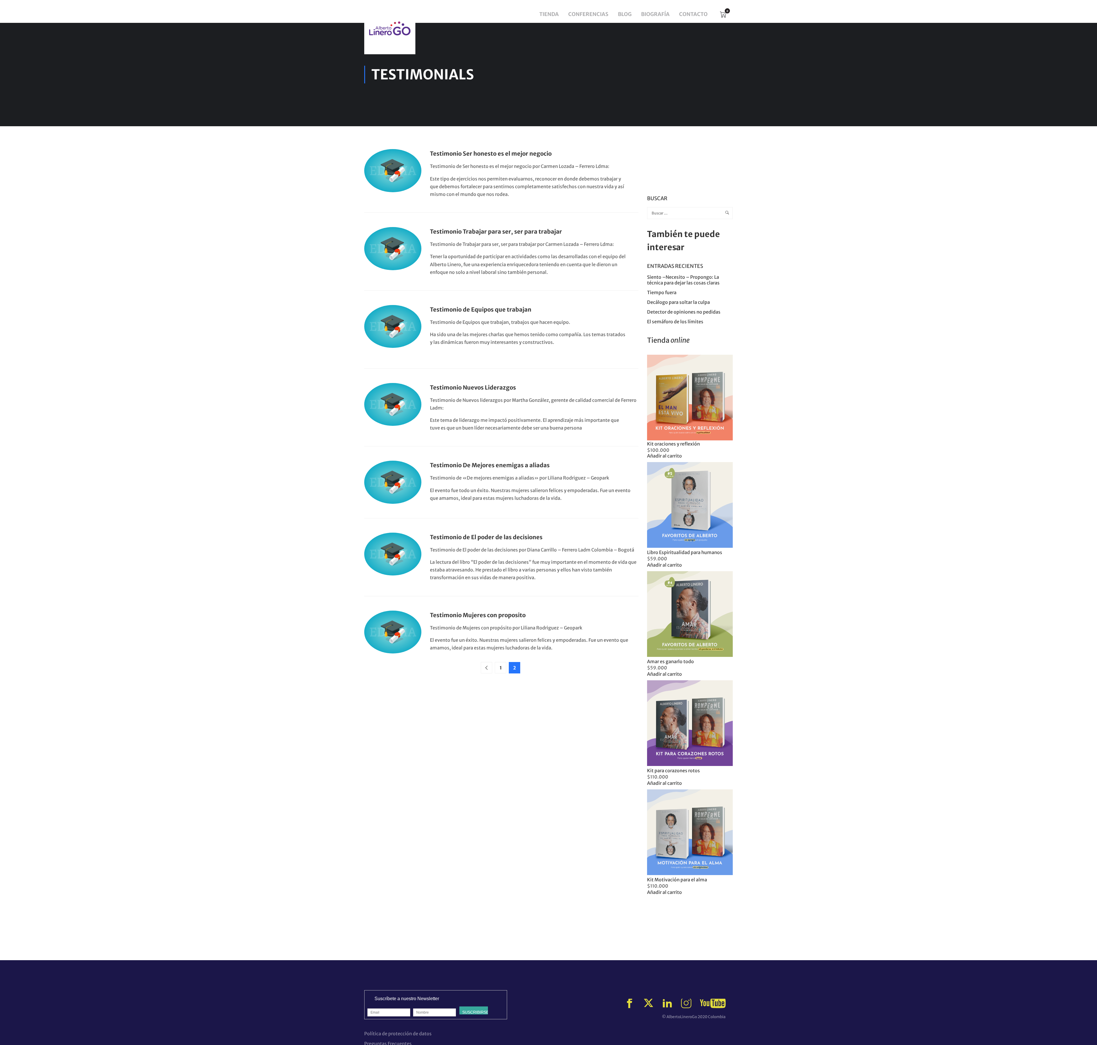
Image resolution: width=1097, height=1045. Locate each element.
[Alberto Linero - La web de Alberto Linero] (390, 28)
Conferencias (588, 14)
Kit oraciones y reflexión (673, 444)
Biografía (655, 14)
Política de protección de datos (398, 1033)
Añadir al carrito (664, 456)
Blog (625, 14)
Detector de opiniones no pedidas (683, 312)
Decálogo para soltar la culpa (678, 302)
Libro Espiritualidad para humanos (684, 552)
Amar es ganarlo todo (670, 661)
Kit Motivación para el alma (677, 879)
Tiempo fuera (661, 292)
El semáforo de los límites (675, 321)
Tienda (549, 14)
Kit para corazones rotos (673, 770)
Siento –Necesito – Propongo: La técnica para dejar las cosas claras (683, 280)
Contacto (693, 14)
